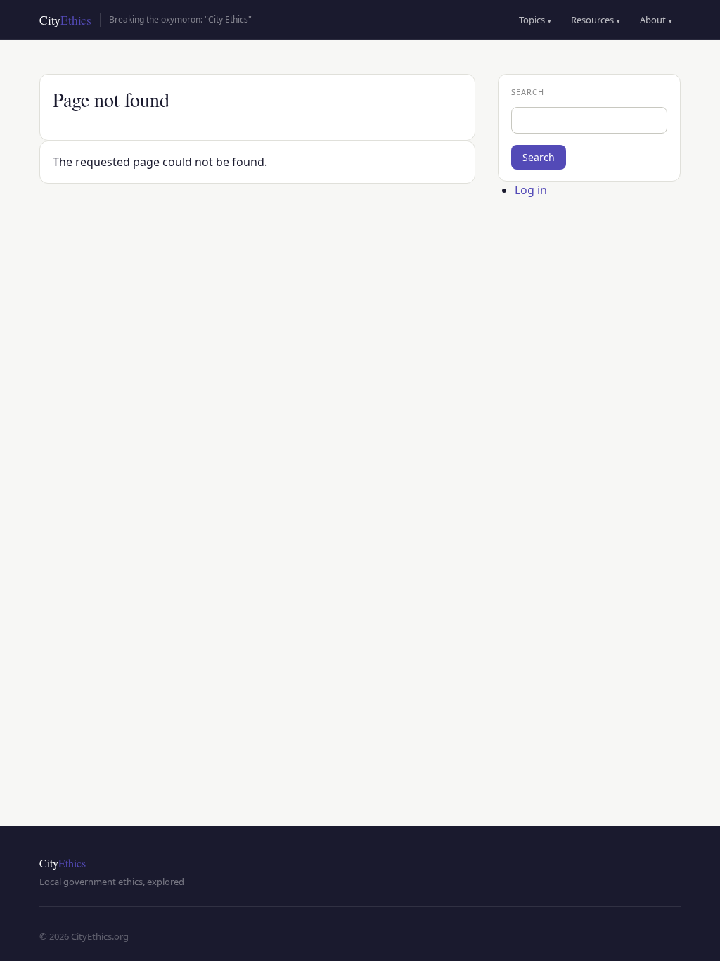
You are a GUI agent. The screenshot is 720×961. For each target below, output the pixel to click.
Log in (531, 190)
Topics (535, 19)
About (656, 19)
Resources (595, 19)
